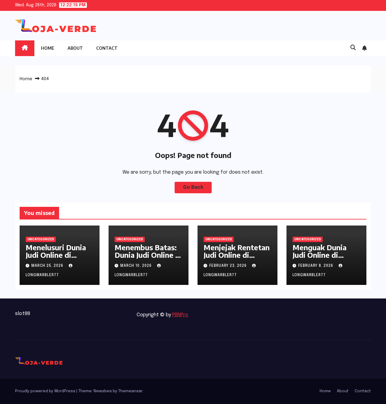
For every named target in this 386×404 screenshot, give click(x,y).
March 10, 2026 (136, 266)
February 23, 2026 (228, 266)
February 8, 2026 (316, 266)
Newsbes (102, 391)
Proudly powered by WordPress (45, 391)
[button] (353, 48)
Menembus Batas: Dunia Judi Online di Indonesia (148, 255)
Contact (107, 48)
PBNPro (180, 314)
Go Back (193, 187)
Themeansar (130, 391)
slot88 (22, 313)
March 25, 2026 (48, 266)
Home (47, 48)
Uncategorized (40, 239)
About (75, 48)
